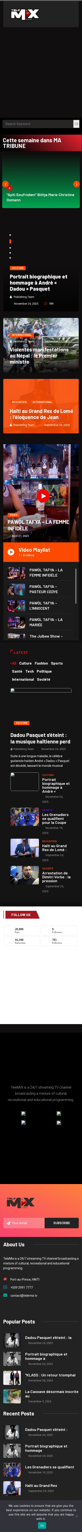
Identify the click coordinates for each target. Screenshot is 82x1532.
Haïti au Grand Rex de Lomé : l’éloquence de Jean (41, 414)
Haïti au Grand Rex (41, 1485)
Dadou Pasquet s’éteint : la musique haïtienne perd (40, 738)
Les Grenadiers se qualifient (49, 1466)
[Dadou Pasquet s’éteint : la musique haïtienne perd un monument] (41, 708)
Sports (47, 810)
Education (19, 402)
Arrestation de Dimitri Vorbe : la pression (56, 876)
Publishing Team (24, 297)
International (22, 335)
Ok (42, 1525)
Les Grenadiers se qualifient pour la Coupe (55, 818)
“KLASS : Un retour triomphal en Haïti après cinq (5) (38, 282)
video (13, 515)
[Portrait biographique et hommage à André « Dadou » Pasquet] (24, 781)
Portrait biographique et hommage (46, 1448)
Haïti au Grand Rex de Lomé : (54, 847)
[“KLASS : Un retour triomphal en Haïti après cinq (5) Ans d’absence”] (12, 1378)
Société (47, 868)
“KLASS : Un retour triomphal (50, 1375)
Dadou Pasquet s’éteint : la (48, 1337)
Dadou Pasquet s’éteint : (46, 1429)
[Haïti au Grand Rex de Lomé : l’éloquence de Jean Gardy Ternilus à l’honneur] (24, 848)
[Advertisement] (41, 74)
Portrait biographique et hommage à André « (56, 785)
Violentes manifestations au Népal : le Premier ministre (39, 355)
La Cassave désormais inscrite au (52, 1393)
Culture (18, 268)
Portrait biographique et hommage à (46, 1356)
